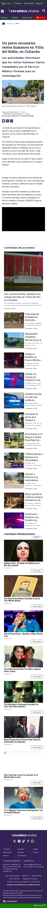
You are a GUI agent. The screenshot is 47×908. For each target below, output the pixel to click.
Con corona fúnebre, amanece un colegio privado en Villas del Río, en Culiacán (22, 297)
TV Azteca (18, 3)
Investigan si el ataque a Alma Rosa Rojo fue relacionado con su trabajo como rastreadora (34, 442)
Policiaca (10, 23)
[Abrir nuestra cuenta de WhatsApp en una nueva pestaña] (32, 841)
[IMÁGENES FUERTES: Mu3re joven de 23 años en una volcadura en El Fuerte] (14, 340)
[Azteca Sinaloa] (23, 11)
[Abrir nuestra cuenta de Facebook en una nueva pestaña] (28, 841)
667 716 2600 (28, 867)
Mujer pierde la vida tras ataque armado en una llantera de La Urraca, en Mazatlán (34, 502)
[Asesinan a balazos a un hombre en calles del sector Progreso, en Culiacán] (14, 521)
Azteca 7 (39, 3)
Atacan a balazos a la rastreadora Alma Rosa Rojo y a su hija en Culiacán (33, 481)
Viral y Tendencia (29, 18)
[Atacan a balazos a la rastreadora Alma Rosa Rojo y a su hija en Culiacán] (14, 481)
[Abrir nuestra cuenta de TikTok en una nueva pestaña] (23, 841)
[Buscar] (44, 10)
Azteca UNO (29, 3)
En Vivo (42, 17)
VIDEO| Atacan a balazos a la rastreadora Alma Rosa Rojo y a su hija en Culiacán (34, 462)
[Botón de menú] (2, 11)
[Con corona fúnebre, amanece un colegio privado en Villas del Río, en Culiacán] (23, 271)
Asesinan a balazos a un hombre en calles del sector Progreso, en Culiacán (34, 522)
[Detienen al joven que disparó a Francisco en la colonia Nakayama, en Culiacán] (14, 421)
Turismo (15, 18)
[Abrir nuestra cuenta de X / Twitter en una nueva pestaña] (14, 841)
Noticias (4, 18)
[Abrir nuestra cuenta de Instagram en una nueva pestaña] (19, 841)
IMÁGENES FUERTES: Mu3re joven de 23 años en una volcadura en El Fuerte (34, 341)
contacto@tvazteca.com (32, 864)
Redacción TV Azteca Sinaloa (23, 116)
